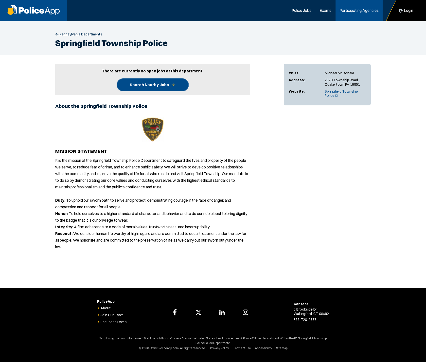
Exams (325, 10)
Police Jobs (301, 10)
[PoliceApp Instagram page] (245, 312)
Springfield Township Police (341, 93)
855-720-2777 (305, 319)
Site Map (281, 348)
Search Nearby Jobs (149, 84)
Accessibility (263, 348)
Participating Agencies (359, 10)
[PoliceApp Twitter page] (198, 312)
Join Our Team (112, 315)
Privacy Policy (219, 348)
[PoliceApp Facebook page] (174, 312)
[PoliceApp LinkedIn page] (221, 312)
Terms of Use (242, 348)
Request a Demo (114, 322)
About (106, 308)
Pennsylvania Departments (81, 34)
